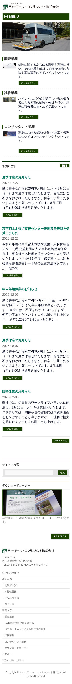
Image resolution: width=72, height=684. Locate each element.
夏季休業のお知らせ (16, 177)
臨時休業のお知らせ (16, 391)
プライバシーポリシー (14, 660)
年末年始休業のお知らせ (19, 289)
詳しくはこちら (28, 83)
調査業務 (11, 59)
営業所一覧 (11, 585)
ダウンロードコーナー (17, 648)
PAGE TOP (66, 659)
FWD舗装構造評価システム (19, 622)
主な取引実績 (12, 597)
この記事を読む (12, 215)
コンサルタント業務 (19, 127)
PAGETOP (60, 536)
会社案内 (7, 579)
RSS (65, 165)
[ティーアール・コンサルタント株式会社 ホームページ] (31, 6)
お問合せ (7, 654)
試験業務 (11, 93)
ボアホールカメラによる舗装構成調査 (25, 629)
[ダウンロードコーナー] (32, 514)
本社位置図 (11, 591)
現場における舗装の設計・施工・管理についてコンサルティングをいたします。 (43, 136)
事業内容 (7, 610)
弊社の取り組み (10, 572)
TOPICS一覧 (61, 441)
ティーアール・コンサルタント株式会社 (41, 672)
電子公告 (9, 604)
